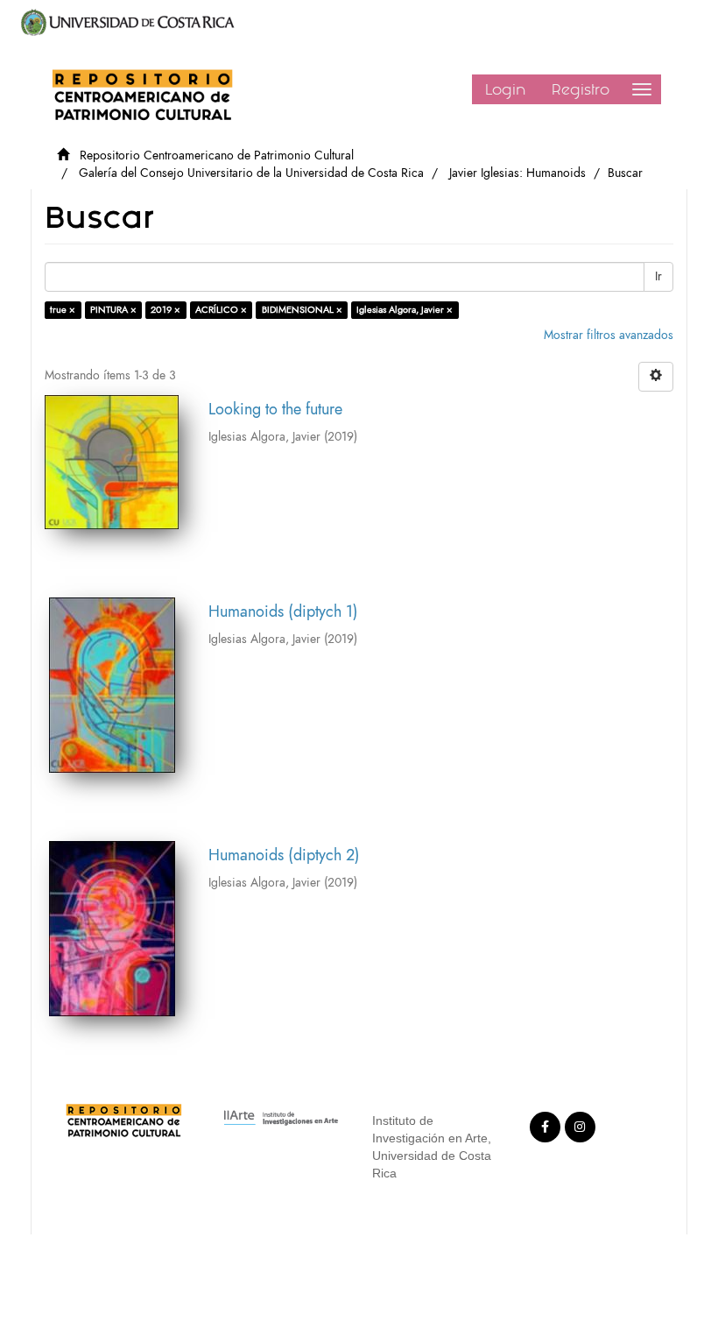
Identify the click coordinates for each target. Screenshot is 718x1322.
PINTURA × (113, 309)
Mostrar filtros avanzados (608, 335)
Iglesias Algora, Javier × (404, 309)
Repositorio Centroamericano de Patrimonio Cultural (217, 155)
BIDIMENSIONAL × (302, 309)
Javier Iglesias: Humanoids (517, 173)
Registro (580, 89)
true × (62, 309)
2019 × (165, 309)
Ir (658, 276)
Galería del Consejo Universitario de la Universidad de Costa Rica (251, 173)
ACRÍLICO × (221, 309)
